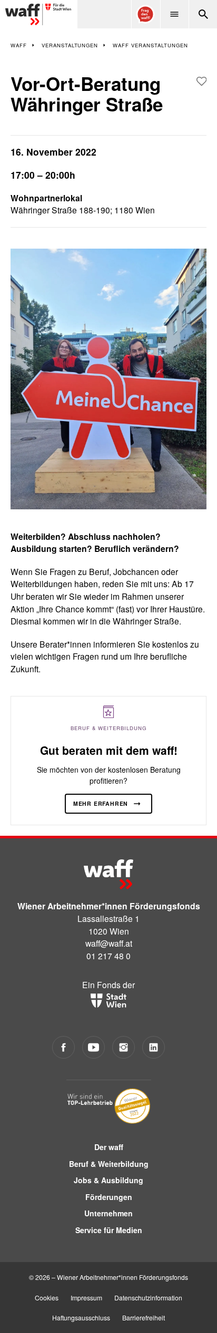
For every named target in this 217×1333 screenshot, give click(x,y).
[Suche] (203, 14)
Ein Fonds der (108, 984)
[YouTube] (93, 1047)
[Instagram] (123, 1047)
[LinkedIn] (153, 1047)
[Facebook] (63, 1047)
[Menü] (174, 14)
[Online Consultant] (145, 14)
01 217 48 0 (108, 955)
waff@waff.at (108, 943)
